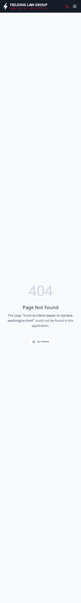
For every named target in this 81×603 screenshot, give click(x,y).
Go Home (43, 341)
